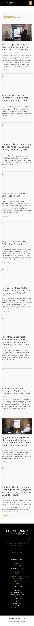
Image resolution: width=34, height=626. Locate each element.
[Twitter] (15, 552)
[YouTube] (21, 552)
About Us (17, 563)
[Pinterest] (18, 552)
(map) (22, 594)
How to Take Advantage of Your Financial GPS (15, 194)
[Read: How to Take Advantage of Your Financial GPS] (17, 181)
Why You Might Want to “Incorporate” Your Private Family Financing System (15, 98)
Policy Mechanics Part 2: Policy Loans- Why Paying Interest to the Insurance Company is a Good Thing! (15, 341)
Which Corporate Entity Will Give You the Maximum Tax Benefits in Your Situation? (15, 47)
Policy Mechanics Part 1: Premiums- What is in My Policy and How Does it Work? (16, 391)
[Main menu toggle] (30, 3)
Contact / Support (17, 565)
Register (17, 583)
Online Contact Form (17, 608)
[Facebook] (13, 552)
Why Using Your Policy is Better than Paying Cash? (14, 243)
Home (17, 572)
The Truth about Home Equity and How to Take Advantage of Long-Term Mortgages (16, 147)
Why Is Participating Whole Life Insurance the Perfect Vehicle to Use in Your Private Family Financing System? (16, 441)
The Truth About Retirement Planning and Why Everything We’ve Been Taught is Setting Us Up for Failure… (16, 491)
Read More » (5, 70)
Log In (17, 582)
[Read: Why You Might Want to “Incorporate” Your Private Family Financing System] (17, 83)
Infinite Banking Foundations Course (18, 576)
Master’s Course (17, 578)
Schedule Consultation (17, 580)
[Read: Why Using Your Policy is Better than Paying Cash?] (17, 230)
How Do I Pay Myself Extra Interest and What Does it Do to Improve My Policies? (16, 290)
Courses (17, 574)
